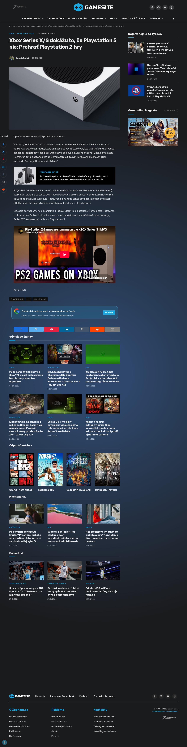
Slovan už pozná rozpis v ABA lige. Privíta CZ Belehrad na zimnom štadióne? (26, 591)
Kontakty (100, 710)
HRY (112, 18)
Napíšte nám (15, 736)
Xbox (33, 26)
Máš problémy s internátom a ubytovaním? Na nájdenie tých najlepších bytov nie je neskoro (102, 536)
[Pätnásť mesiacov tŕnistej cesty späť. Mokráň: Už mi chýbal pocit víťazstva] (64, 570)
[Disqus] (64, 642)
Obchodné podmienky (61, 726)
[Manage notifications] (4, 742)
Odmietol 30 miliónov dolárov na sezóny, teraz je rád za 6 (102, 591)
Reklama (57, 710)
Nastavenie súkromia (19, 726)
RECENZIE (97, 18)
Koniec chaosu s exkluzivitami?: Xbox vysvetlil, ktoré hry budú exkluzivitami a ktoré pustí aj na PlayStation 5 (102, 428)
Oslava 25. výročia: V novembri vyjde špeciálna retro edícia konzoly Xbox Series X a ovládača (62, 426)
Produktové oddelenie (104, 717)
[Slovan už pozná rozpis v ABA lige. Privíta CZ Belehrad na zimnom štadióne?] (26, 570)
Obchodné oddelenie (103, 721)
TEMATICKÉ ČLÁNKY (133, 18)
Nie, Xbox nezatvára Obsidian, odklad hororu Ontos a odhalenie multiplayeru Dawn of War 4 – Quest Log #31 (63, 378)
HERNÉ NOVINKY (31, 18)
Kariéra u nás (15, 731)
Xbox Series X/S (44, 26)
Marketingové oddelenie (105, 731)
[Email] (3, 182)
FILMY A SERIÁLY (78, 18)
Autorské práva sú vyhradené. (165, 711)
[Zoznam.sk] (170, 719)
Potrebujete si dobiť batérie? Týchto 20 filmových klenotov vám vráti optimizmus (160, 48)
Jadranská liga (17, 584)
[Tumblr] (3, 174)
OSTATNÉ (155, 18)
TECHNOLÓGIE (55, 18)
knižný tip (15, 527)
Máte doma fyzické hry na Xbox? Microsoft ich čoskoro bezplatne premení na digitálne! (26, 377)
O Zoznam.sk (18, 710)
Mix (49, 527)
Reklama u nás (58, 717)
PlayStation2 (17, 299)
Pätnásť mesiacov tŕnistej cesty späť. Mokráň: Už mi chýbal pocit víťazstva (63, 591)
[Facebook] (3, 144)
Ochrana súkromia (17, 721)
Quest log (53, 367)
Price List (55, 736)
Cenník (54, 731)
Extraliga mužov (56, 584)
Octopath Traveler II (79, 490)
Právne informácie (18, 717)
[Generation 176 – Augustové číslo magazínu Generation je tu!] (153, 132)
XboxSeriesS (40, 299)
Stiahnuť (171, 110)
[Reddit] (3, 189)
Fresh (89, 527)
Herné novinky (23, 26)
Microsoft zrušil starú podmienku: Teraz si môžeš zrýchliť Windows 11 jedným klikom (161, 70)
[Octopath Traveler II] (79, 469)
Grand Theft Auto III (21, 490)
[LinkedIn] (3, 167)
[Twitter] (3, 152)
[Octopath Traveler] (107, 469)
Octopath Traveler (106, 490)
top (28, 299)
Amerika (90, 584)
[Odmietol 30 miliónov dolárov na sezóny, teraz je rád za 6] (103, 570)
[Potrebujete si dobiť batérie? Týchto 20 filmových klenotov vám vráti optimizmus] (136, 47)
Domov (12, 26)
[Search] (172, 18)
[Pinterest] (3, 159)
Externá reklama (59, 721)
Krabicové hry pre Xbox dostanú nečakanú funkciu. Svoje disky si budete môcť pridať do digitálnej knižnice (102, 377)
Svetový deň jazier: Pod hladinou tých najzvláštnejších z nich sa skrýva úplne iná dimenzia (62, 536)
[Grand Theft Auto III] (21, 469)
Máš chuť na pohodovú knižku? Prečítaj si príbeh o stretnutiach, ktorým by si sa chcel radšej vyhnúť (25, 536)
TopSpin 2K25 (46, 490)
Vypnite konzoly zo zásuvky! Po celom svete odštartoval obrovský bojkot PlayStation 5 (160, 92)
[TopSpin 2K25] (50, 469)
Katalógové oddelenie (104, 726)
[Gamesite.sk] (93, 7)
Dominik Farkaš (22, 58)
